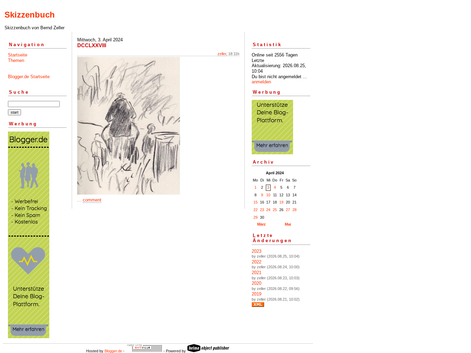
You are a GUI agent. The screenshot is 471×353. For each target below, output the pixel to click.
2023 (256, 251)
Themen (16, 60)
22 (255, 210)
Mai (288, 224)
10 (268, 195)
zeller (222, 54)
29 (255, 217)
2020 (256, 283)
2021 (256, 272)
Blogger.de (113, 351)
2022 (256, 261)
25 (275, 210)
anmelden (261, 81)
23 (262, 210)
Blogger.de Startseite (29, 76)
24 (268, 210)
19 (281, 202)
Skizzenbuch (29, 14)
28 (294, 210)
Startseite (17, 55)
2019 (256, 294)
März (261, 224)
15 (255, 202)
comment (92, 200)
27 (288, 210)
